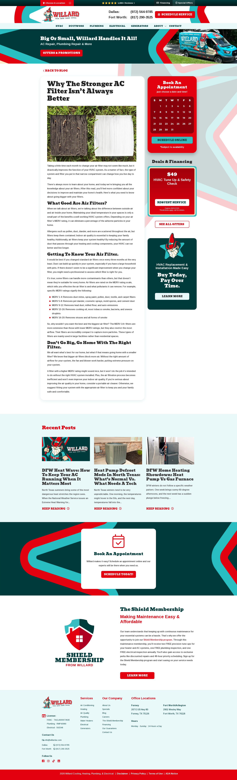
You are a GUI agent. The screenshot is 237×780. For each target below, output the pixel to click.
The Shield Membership (112, 721)
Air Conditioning (87, 705)
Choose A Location (55, 3)
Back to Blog (56, 70)
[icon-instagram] (48, 761)
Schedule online (172, 140)
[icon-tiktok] (53, 761)
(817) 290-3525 (142, 17)
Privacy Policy (138, 773)
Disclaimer (122, 773)
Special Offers (185, 3)
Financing (165, 3)
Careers (105, 717)
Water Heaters (86, 721)
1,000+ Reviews (125, 3)
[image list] (60, 14)
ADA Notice (172, 773)
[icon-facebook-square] (43, 761)
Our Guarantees (109, 728)
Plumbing (84, 717)
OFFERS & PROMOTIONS (61, 53)
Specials (106, 709)
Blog (104, 713)
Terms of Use (156, 773)
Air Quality (84, 713)
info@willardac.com (53, 740)
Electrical (84, 724)
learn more (137, 675)
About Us (106, 705)
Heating (83, 709)
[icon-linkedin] (59, 761)
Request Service (171, 202)
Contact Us (107, 732)
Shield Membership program (157, 640)
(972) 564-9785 (142, 11)
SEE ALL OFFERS (171, 224)
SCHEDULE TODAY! (118, 574)
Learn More (172, 296)
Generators (85, 728)
